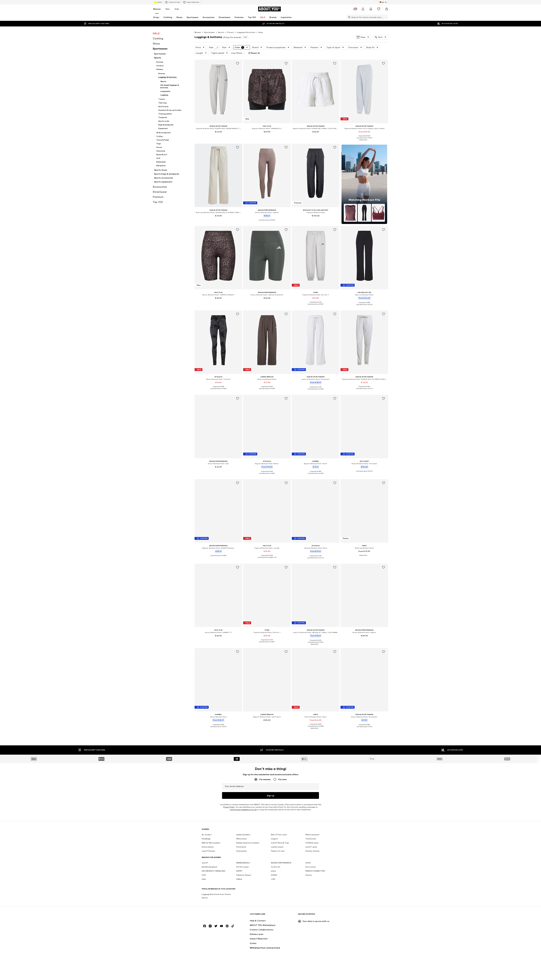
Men (168, 9)
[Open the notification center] (371, 9)
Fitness (230, 32)
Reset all (255, 53)
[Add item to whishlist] (237, 63)
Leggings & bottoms (246, 32)
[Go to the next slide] (385, 843)
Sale (211, 47)
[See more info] (218, 136)
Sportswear (209, 32)
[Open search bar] (348, 17)
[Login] (363, 9)
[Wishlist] (378, 9)
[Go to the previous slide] (370, 843)
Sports (221, 32)
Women (157, 9)
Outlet (159, 2)
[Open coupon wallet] (355, 9)
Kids (177, 9)
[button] (363, 37)
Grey (260, 32)
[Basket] (386, 9)
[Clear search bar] (386, 17)
